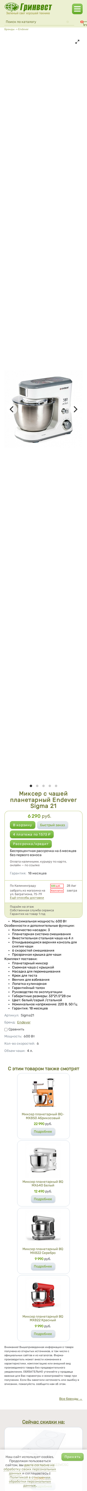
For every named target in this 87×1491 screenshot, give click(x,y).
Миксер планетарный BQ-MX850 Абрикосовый (43, 1116)
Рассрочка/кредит (31, 844)
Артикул (11, 1015)
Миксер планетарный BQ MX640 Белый (42, 1184)
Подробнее (43, 1132)
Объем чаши (14, 1051)
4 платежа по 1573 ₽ (32, 834)
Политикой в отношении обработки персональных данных (30, 1481)
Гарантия (18, 873)
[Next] (75, 409)
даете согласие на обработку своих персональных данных (30, 1469)
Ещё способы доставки (27, 897)
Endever (23, 29)
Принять (72, 1457)
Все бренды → (70, 1399)
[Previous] (12, 409)
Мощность (13, 1036)
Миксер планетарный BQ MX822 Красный (42, 1318)
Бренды (9, 29)
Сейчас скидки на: (43, 1422)
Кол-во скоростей (19, 1044)
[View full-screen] (77, 42)
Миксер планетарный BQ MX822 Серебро (42, 1251)
